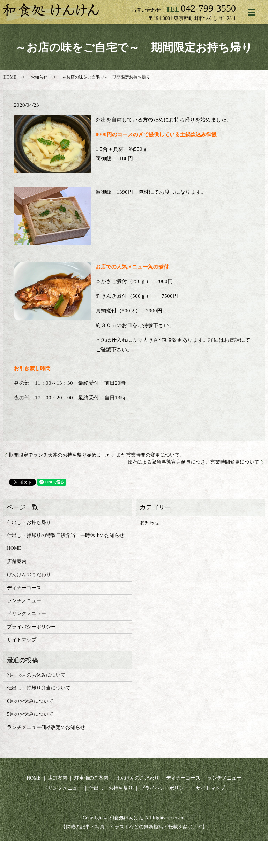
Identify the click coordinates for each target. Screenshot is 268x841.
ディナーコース (24, 587)
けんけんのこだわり (29, 574)
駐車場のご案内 (91, 778)
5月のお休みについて (30, 714)
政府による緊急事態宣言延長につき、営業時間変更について (193, 462)
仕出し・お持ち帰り (29, 522)
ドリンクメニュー (26, 613)
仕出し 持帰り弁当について (38, 688)
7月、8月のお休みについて (36, 675)
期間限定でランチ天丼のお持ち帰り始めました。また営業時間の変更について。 (97, 455)
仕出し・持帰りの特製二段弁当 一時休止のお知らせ (65, 535)
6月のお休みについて (30, 701)
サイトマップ (21, 639)
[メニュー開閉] (251, 12)
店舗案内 (17, 561)
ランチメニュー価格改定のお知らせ (46, 727)
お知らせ (39, 77)
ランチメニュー (24, 600)
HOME (9, 77)
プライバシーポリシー (31, 626)
